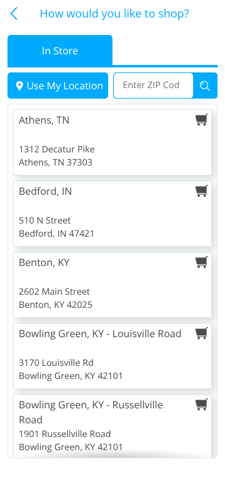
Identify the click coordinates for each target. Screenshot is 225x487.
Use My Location (64, 85)
